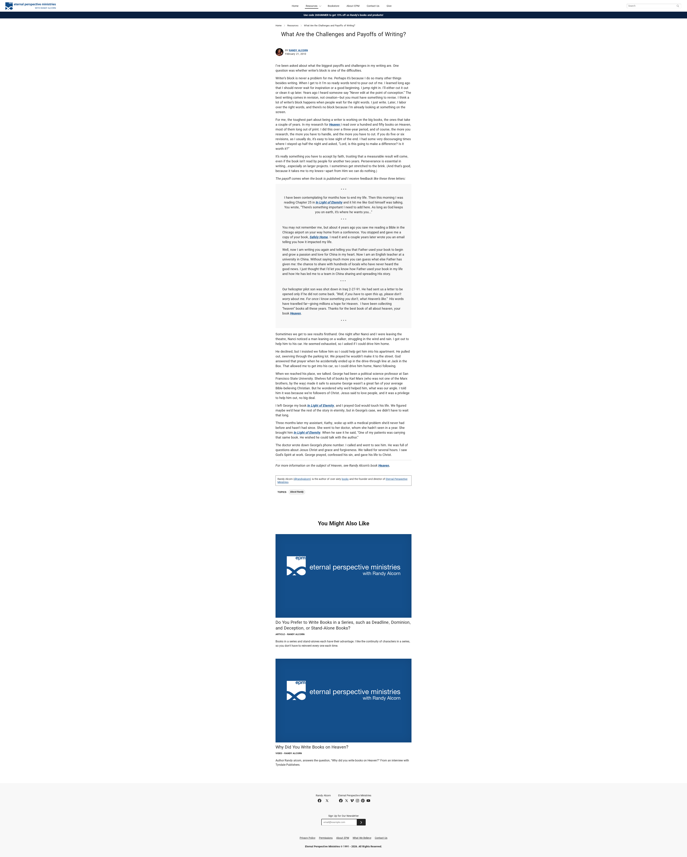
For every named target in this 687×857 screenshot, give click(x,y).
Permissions (326, 837)
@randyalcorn (302, 479)
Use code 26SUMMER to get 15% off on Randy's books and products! (344, 15)
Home (295, 5)
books (345, 479)
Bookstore (333, 5)
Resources (292, 25)
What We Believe (362, 837)
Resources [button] (312, 5)
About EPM (353, 5)
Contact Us (373, 5)
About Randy (297, 491)
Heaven (383, 465)
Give (389, 5)
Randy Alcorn (298, 50)
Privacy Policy (307, 837)
